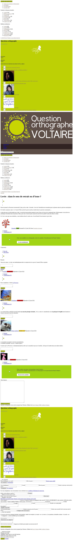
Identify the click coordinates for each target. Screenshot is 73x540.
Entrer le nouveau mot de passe (31, 509)
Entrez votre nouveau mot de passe (8, 496)
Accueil (2, 193)
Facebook (47, 501)
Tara (5, 15)
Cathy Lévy (7, 21)
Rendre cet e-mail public (55, 503)
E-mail (23, 485)
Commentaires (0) (7, 232)
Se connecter (10, 488)
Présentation (6, 144)
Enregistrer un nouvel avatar (7, 498)
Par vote (5, 251)
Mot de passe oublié (50, 481)
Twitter (65, 501)
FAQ (4, 145)
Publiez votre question (5, 526)
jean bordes (7, 20)
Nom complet (4, 500)
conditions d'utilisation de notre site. (36, 490)
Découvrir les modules (23, 374)
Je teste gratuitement (23, 242)
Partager (5, 230)
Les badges (5, 5)
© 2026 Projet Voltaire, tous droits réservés (10, 38)
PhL (5, 19)
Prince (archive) (8, 13)
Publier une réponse (5, 403)
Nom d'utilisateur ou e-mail (7, 481)
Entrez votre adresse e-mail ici (7, 493)
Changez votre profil (31, 498)
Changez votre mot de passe (20, 498)
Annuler (2, 269)
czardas (6, 17)
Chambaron (7, 16)
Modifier (2, 267)
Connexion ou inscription (6, 153)
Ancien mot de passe (5, 509)
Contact (5, 147)
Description (3, 506)
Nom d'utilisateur (5, 485)
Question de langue (37, 228)
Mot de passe (30, 481)
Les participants (6, 6)
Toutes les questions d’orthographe (11, 3)
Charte (4, 148)
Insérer (2, 538)
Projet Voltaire (35, 405)
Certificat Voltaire (45, 405)
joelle (5, 12)
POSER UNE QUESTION (6, 1)
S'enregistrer (10, 482)
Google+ (16, 503)
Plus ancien (6, 252)
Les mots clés (6, 7)
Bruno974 (6, 35)
